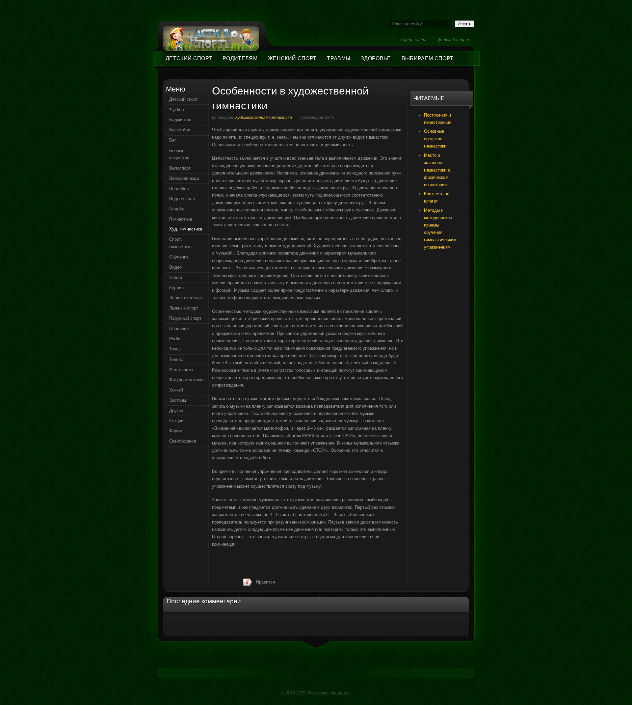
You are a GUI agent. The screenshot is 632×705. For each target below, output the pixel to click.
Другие (176, 410)
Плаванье (179, 328)
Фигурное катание (187, 379)
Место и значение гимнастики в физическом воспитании (437, 170)
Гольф (175, 277)
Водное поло (182, 198)
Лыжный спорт (183, 308)
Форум (175, 430)
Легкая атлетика (185, 297)
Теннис (176, 359)
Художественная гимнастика (263, 118)
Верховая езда (184, 178)
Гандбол (177, 208)
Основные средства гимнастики (435, 139)
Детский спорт (453, 39)
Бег (172, 140)
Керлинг (177, 287)
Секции (176, 420)
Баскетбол (179, 129)
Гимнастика (180, 219)
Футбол (176, 109)
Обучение (179, 257)
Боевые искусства (179, 154)
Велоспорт (180, 168)
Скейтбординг (183, 441)
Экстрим (177, 400)
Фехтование (181, 369)
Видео (175, 267)
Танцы (175, 348)
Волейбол (179, 188)
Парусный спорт (185, 318)
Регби (174, 338)
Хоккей (176, 390)
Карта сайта (414, 39)
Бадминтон (180, 119)
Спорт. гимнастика (180, 243)
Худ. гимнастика (185, 229)
